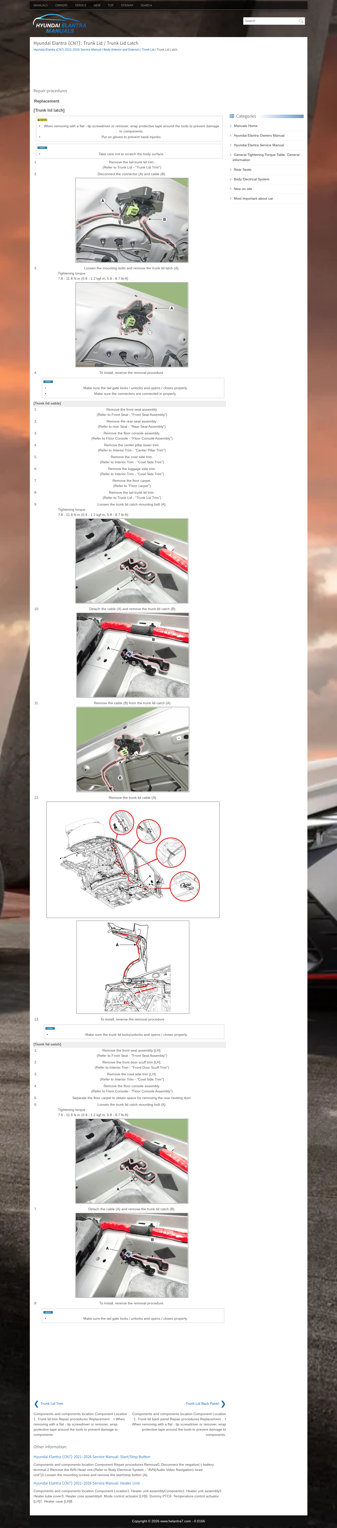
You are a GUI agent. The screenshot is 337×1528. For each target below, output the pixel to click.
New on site (243, 189)
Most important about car (253, 198)
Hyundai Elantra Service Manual (259, 145)
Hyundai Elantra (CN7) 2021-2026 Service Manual (67, 49)
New (97, 5)
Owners (61, 5)
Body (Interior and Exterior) (122, 49)
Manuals (41, 5)
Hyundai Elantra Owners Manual (259, 135)
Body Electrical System (251, 179)
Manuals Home (246, 126)
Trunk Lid (148, 49)
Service (80, 5)
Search (146, 5)
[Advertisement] (130, 69)
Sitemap (127, 5)
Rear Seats (242, 169)
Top (110, 5)
